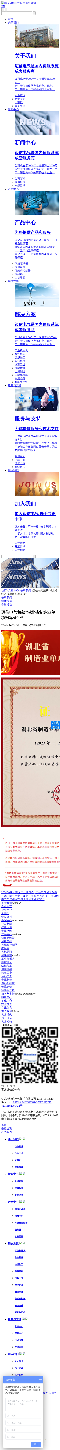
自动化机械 (21, 375)
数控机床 (20, 354)
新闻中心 (13, 109)
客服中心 (20, 456)
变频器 (19, 274)
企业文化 (20, 98)
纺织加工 (20, 357)
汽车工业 (20, 364)
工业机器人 (21, 350)
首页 (10, 19)
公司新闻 (20, 178)
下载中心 (20, 459)
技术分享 (20, 463)
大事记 (19, 102)
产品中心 (13, 189)
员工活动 (20, 546)
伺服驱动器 (21, 263)
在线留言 (20, 466)
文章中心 (13, 590)
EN (3, 6)
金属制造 (20, 371)
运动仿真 (20, 368)
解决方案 (13, 281)
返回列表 (39, 895)
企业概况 (20, 95)
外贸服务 (51, 1392)
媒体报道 (20, 182)
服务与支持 (14, 385)
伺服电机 (20, 267)
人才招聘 (20, 550)
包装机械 (20, 361)
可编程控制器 (23, 270)
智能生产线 (21, 382)
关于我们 (13, 22)
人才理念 (20, 543)
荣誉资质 (20, 105)
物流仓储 (20, 378)
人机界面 (20, 277)
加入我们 (13, 470)
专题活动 (20, 185)
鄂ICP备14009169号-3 (25, 1102)
